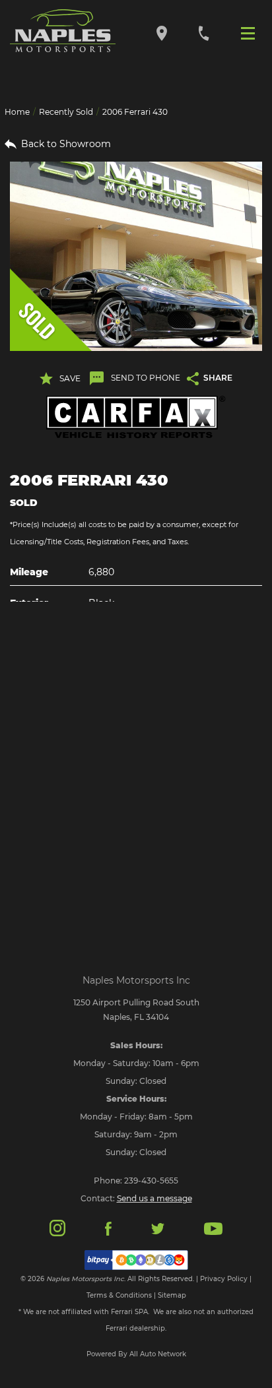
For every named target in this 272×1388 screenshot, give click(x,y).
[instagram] (57, 1227)
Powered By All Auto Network (136, 1354)
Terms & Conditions (119, 1295)
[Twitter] (157, 1228)
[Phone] (204, 32)
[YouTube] (213, 1228)
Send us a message (154, 1198)
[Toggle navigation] (251, 32)
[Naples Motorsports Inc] (63, 31)
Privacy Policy (224, 1279)
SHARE (217, 378)
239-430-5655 (151, 1180)
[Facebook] (108, 1228)
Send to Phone (145, 378)
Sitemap (172, 1295)
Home (17, 112)
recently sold (66, 112)
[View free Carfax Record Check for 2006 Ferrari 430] (136, 417)
